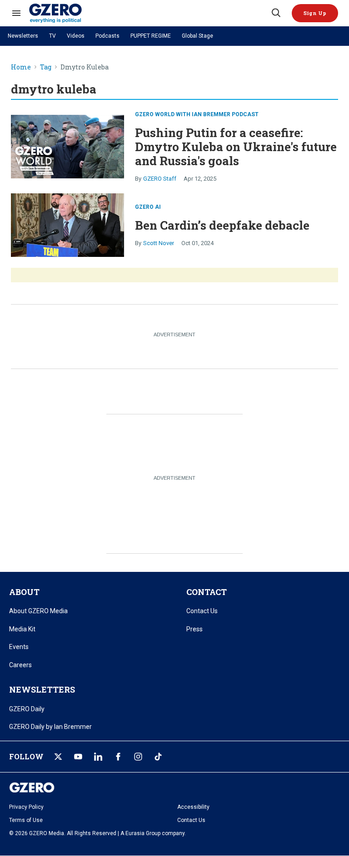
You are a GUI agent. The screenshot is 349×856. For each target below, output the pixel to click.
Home (21, 67)
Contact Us (202, 611)
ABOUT (24, 591)
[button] (315, 13)
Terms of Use (26, 820)
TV (52, 36)
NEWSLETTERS (42, 689)
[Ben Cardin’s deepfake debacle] (67, 224)
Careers (20, 665)
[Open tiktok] (158, 756)
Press (194, 629)
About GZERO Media (38, 611)
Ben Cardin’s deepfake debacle (222, 225)
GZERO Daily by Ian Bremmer (50, 726)
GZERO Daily (27, 709)
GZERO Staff (159, 178)
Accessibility (193, 807)
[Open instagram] (138, 756)
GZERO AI (148, 207)
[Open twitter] (58, 756)
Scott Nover (158, 243)
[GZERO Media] (149, 13)
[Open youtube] (78, 756)
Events (19, 646)
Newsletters (23, 36)
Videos (76, 36)
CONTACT (206, 591)
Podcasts (107, 36)
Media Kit (22, 629)
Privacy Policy (26, 807)
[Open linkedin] (98, 756)
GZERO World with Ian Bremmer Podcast (197, 114)
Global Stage (197, 36)
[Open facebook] (118, 756)
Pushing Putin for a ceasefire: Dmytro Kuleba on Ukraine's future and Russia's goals (236, 146)
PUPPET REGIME (150, 36)
